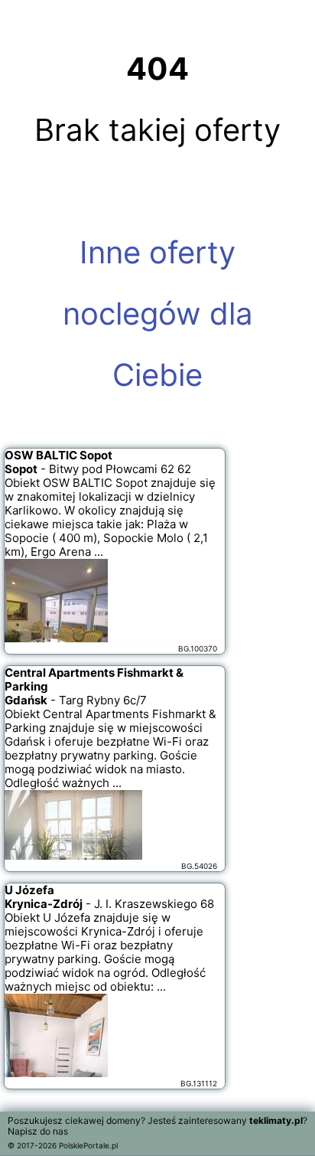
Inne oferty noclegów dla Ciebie (158, 313)
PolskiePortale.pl (88, 1145)
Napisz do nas (38, 1131)
